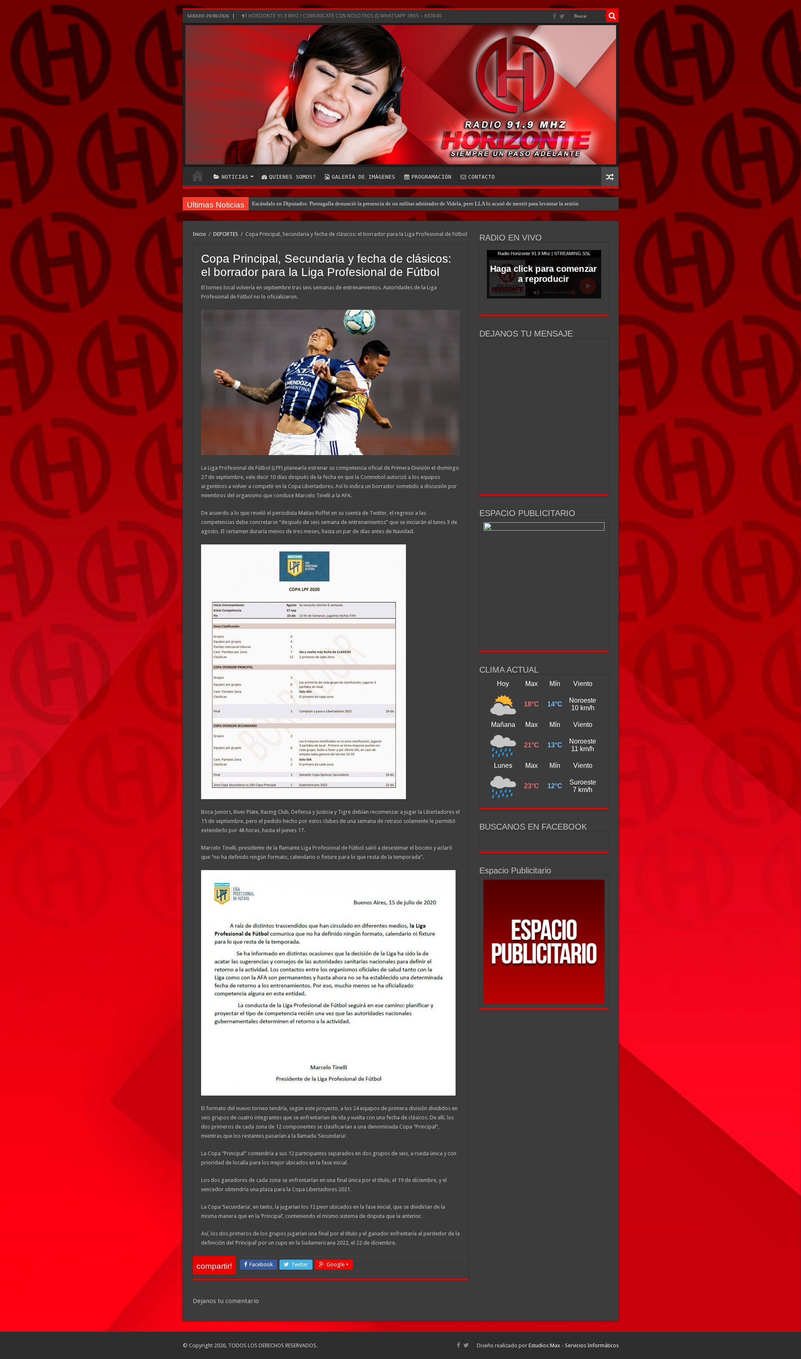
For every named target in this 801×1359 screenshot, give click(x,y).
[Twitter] (562, 16)
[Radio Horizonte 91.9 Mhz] (401, 95)
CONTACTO (481, 177)
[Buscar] (612, 16)
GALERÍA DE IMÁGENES (363, 177)
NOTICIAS (235, 177)
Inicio (199, 234)
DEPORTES (225, 234)
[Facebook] (554, 16)
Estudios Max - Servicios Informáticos (574, 1345)
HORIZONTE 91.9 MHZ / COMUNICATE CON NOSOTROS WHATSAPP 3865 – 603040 (344, 16)
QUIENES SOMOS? (292, 177)
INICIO (198, 176)
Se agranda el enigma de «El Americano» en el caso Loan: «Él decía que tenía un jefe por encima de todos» (372, 203)
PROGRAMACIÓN (431, 177)
